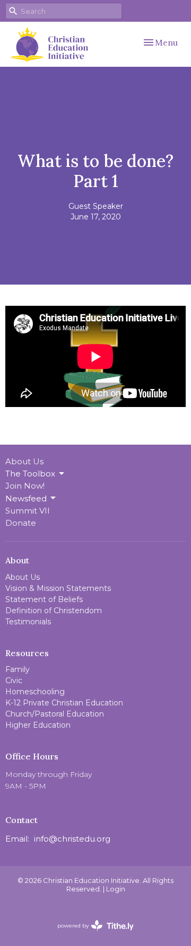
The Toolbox (30, 473)
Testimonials (28, 621)
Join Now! (25, 486)
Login (115, 889)
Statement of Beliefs (44, 599)
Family (17, 669)
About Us (24, 461)
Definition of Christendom (53, 610)
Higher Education (38, 725)
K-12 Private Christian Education (64, 703)
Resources (27, 653)
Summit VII (27, 511)
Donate (20, 523)
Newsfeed (26, 498)
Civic (13, 680)
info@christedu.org (72, 839)
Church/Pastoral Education (54, 714)
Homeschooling (35, 691)
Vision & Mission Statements (58, 588)
